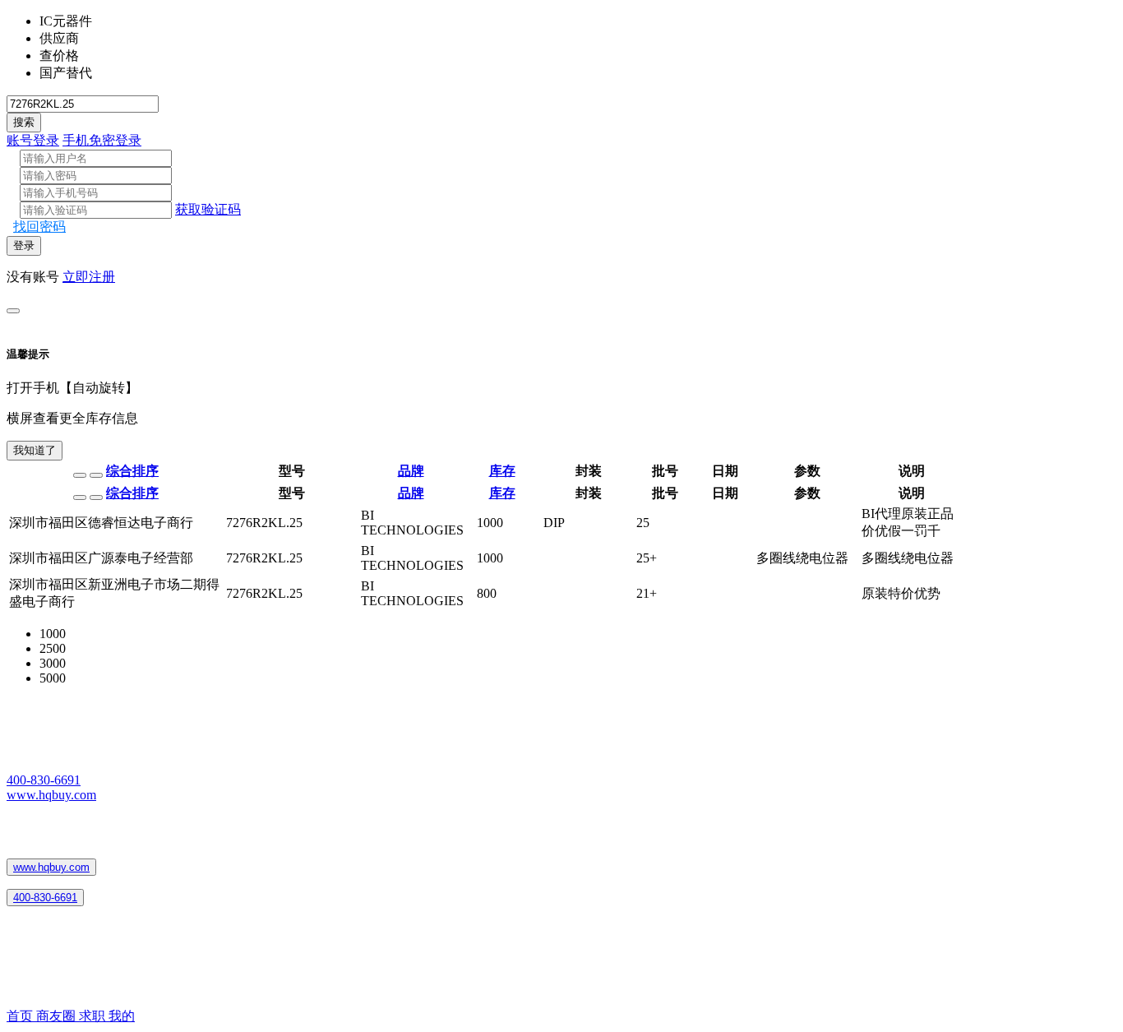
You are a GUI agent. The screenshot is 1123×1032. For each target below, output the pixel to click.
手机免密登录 (101, 140)
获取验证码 (208, 209)
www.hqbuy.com (51, 795)
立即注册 (88, 277)
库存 (502, 471)
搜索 (24, 122)
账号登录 (33, 140)
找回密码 (39, 227)
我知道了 (34, 450)
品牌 (411, 471)
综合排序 (132, 471)
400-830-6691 (44, 780)
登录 (24, 245)
